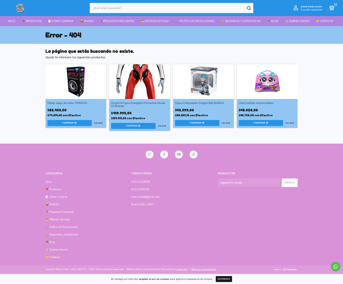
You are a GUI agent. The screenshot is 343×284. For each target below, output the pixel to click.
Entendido (224, 279)
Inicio (11, 21)
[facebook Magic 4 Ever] (164, 154)
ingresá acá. (182, 269)
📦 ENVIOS (86, 21)
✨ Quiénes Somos (297, 21)
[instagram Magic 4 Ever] (149, 154)
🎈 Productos (31, 21)
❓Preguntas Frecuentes (117, 21)
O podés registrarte (311, 9)
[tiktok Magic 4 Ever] (194, 154)
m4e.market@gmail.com (145, 197)
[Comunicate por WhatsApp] (335, 266)
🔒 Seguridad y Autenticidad (241, 21)
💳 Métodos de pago (155, 21)
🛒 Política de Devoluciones (194, 21)
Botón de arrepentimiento (203, 269)
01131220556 (140, 189)
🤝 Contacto (324, 21)
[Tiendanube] (285, 270)
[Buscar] (248, 8)
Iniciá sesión (315, 6)
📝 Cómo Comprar (60, 21)
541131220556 (140, 182)
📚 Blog (272, 21)
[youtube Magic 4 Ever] (179, 154)
